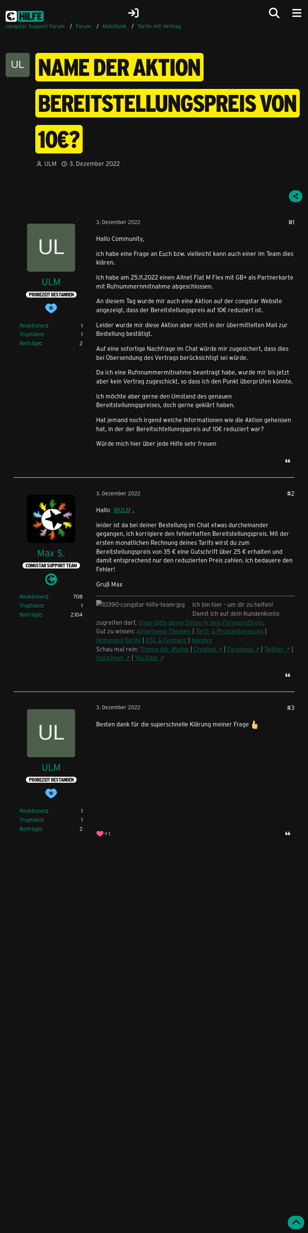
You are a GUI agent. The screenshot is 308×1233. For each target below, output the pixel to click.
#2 (290, 493)
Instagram (110, 658)
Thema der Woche (164, 649)
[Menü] (296, 13)
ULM (50, 163)
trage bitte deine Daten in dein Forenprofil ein (200, 622)
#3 (290, 707)
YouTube (146, 658)
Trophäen (31, 334)
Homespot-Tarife (118, 640)
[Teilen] (295, 196)
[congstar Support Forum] (25, 15)
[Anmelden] (133, 13)
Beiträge (30, 343)
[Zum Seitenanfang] (296, 1222)
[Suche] (274, 13)
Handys (202, 640)
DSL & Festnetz (166, 640)
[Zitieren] (287, 461)
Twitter (274, 649)
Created (205, 649)
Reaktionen (33, 325)
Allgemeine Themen (163, 631)
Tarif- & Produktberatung (229, 631)
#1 (291, 222)
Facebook (240, 649)
